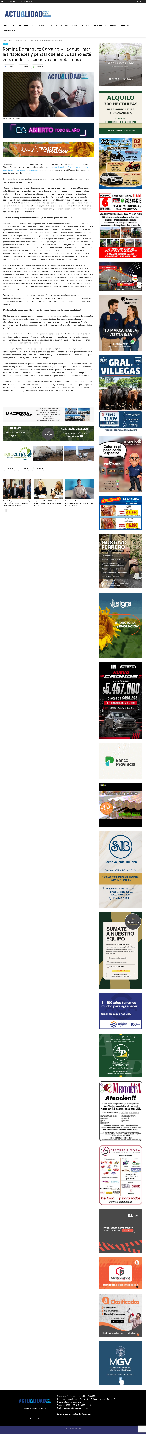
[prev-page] (4, 510)
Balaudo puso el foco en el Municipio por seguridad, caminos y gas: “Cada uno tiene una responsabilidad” (79, 503)
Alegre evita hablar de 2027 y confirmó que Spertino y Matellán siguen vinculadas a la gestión (48, 503)
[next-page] (7, 510)
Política (10, 41)
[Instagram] (137, 1)
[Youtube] (143, 1)
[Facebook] (134, 1)
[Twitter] (140, 1)
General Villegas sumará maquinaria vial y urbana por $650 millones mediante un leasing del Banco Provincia (16, 503)
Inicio (4, 41)
